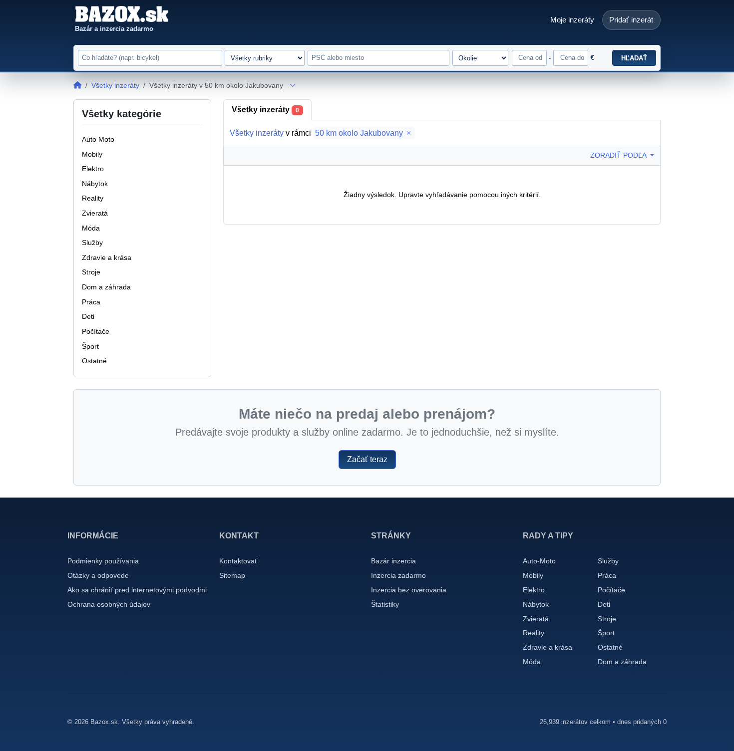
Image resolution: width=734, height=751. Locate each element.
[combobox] (378, 58)
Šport (606, 633)
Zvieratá (536, 619)
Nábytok (536, 604)
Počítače (611, 590)
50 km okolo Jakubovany (360, 133)
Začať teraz (367, 459)
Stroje (607, 619)
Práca (607, 575)
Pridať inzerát (631, 19)
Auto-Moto (539, 561)
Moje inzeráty (572, 19)
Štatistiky (385, 604)
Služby (608, 561)
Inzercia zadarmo (398, 575)
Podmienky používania (103, 561)
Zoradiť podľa (619, 155)
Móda (532, 662)
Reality (533, 633)
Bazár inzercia (393, 561)
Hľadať (634, 58)
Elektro (534, 590)
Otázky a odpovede (98, 575)
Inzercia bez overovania (408, 590)
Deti (604, 604)
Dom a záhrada (622, 662)
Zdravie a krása (547, 647)
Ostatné (610, 647)
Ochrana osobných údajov (108, 604)
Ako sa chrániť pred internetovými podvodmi (137, 590)
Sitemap (232, 575)
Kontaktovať (238, 561)
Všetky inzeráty (115, 85)
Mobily (533, 575)
